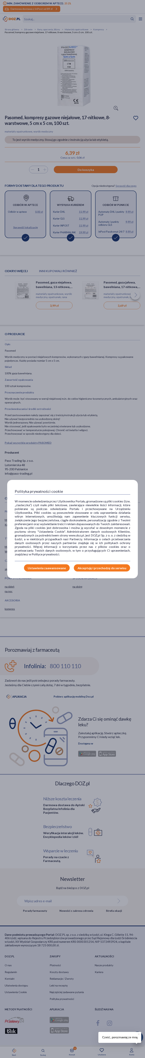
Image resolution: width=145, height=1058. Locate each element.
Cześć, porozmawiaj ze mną (119, 1037)
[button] (138, 1034)
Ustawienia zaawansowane (47, 568)
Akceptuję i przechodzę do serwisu (102, 568)
